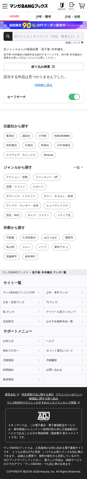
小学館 (42, 135)
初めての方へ (11, 350)
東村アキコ (61, 247)
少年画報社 (63, 145)
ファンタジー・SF (47, 177)
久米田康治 (29, 237)
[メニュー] (5, 6)
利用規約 (8, 369)
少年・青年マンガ (57, 292)
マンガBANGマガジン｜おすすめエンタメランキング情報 (42, 402)
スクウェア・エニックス (21, 154)
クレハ (26, 247)
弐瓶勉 (10, 237)
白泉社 (29, 145)
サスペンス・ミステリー (21, 196)
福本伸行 (30, 256)
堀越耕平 (11, 256)
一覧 (77, 167)
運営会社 (10, 394)
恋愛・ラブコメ (15, 186)
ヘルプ (50, 340)
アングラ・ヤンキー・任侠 (22, 205)
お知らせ (8, 340)
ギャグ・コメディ (38, 215)
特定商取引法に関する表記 (38, 394)
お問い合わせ (54, 369)
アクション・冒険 (17, 177)
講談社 (26, 135)
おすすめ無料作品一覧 (59, 321)
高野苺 (69, 237)
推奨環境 (8, 379)
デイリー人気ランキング (61, 311)
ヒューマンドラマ (57, 205)
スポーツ (38, 186)
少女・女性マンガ (13, 302)
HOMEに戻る (43, 85)
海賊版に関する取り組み (43, 398)
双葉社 (45, 145)
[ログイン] (71, 6)
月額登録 (8, 360)
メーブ (42, 247)
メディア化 (63, 215)
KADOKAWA (62, 135)
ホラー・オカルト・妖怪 (58, 196)
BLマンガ (8, 311)
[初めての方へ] (61, 6)
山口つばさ (50, 237)
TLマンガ (52, 302)
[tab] (14, 16)
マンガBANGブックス (15, 272)
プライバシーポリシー (69, 394)
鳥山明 (10, 247)
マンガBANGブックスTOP (19, 292)
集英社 (10, 135)
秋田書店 (11, 145)
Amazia (48, 154)
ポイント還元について (59, 350)
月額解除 (51, 360)
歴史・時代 (13, 215)
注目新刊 (8, 321)
